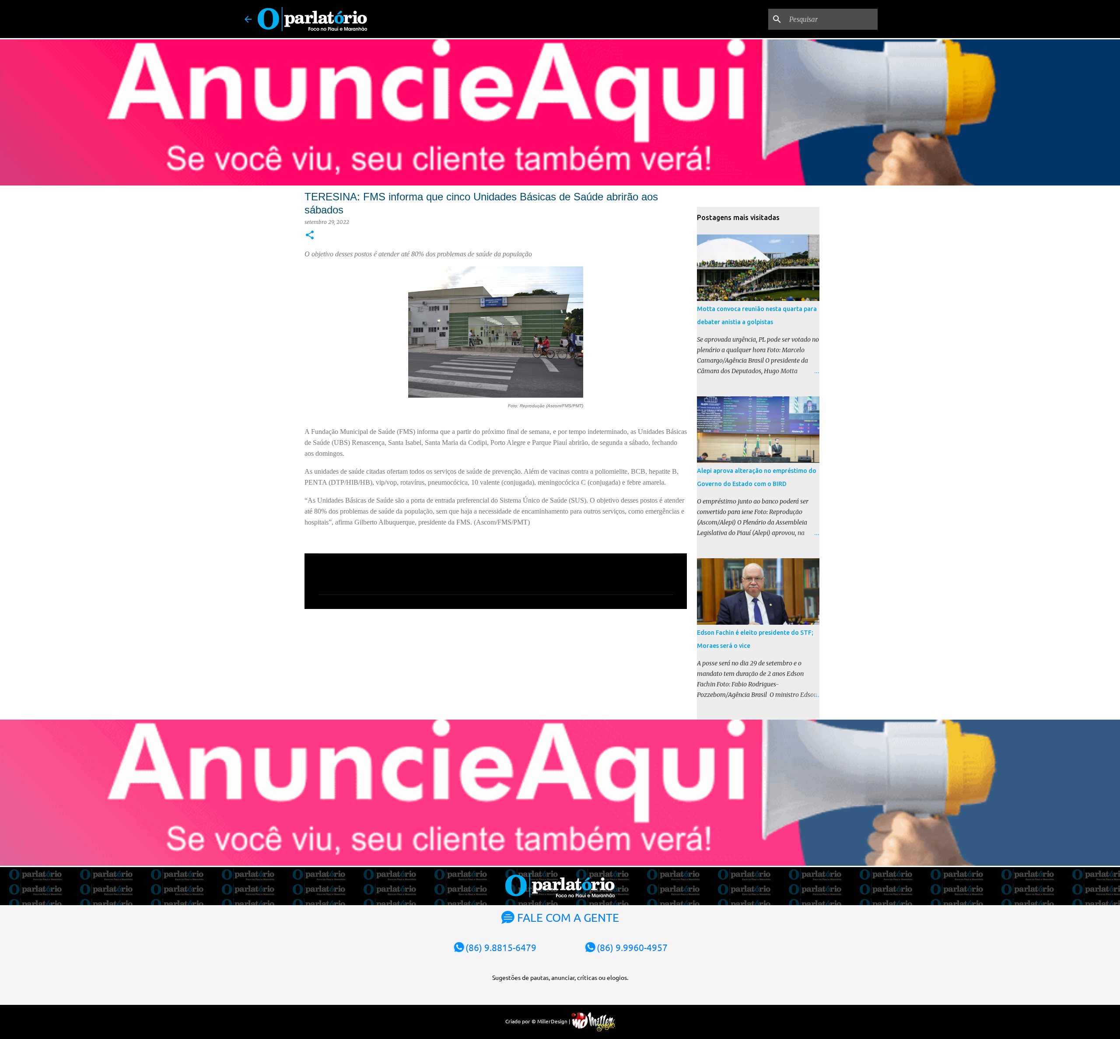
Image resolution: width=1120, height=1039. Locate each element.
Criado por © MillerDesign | (538, 1021)
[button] (309, 235)
